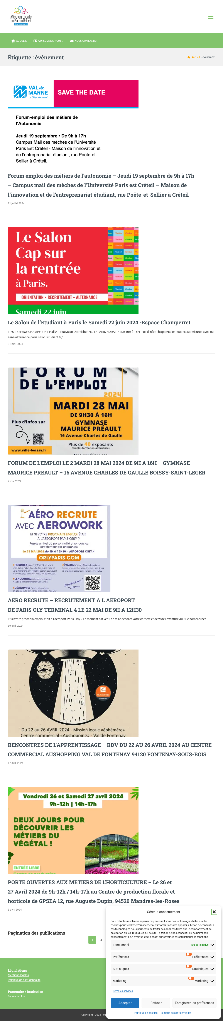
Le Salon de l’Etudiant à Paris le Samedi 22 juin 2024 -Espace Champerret (99, 322)
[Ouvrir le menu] (210, 16)
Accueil (21, 40)
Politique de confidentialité (175, 1012)
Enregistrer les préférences (194, 1003)
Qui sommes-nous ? (50, 40)
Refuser (156, 1003)
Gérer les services (123, 991)
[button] (214, 912)
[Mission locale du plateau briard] (21, 16)
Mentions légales (18, 975)
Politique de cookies (145, 1012)
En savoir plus (16, 996)
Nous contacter (86, 40)
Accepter (125, 1003)
